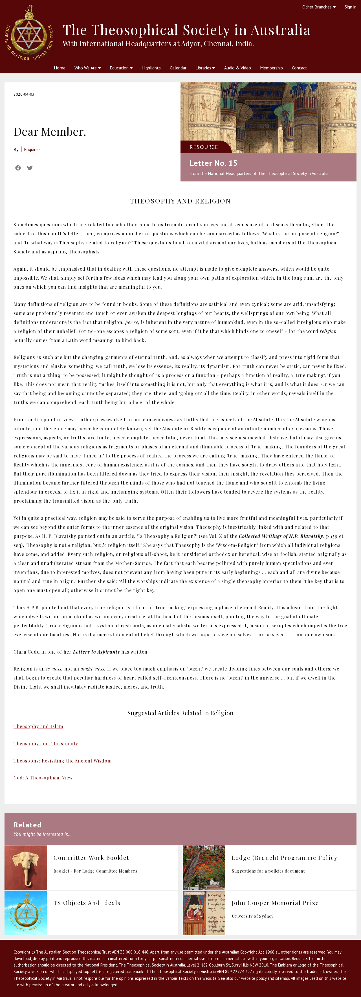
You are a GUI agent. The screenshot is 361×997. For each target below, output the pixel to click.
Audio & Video (237, 68)
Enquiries (32, 149)
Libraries (203, 68)
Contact (299, 68)
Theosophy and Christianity (46, 743)
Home (59, 68)
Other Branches (317, 7)
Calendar (178, 68)
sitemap (282, 978)
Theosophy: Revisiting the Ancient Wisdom (63, 761)
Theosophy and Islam (38, 726)
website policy (254, 978)
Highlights (151, 68)
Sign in (350, 7)
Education (120, 68)
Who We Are (86, 68)
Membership (271, 68)
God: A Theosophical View (43, 778)
